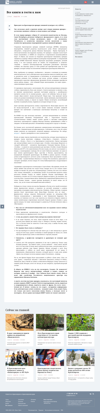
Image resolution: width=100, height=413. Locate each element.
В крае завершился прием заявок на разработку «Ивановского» (84, 14)
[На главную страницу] (13, 2)
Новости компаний (23, 405)
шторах (16, 133)
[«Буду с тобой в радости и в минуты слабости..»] (98, 206)
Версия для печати (64, 8)
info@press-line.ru (70, 395)
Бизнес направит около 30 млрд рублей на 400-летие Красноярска (83, 51)
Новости (10, 339)
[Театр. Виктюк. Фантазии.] (2, 206)
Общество (17, 16)
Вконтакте (90, 394)
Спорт (45, 375)
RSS (93, 394)
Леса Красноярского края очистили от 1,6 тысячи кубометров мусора (82, 21)
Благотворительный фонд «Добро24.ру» (50, 402)
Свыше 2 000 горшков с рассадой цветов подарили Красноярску (84, 28)
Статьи (9, 16)
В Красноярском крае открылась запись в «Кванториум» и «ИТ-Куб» (84, 36)
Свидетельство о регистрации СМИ (76, 400)
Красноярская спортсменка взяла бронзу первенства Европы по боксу (84, 44)
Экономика (16, 339)
